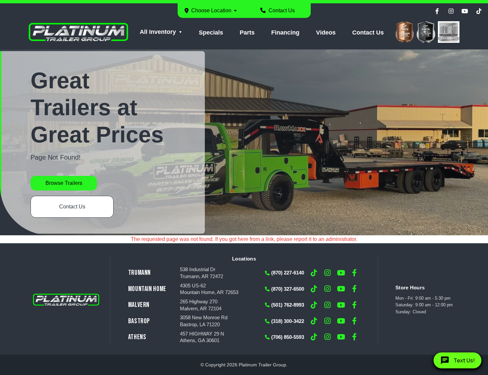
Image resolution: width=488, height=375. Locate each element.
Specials (211, 32)
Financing (285, 32)
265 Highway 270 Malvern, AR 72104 (200, 305)
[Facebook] (437, 11)
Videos (326, 32)
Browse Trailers (63, 183)
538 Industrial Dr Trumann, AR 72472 (201, 273)
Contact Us (281, 10)
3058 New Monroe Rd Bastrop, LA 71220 (203, 321)
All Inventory (158, 32)
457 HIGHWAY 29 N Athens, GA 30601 (202, 337)
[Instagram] (451, 11)
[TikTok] (478, 11)
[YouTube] (464, 11)
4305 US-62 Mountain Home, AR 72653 (209, 289)
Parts (247, 32)
